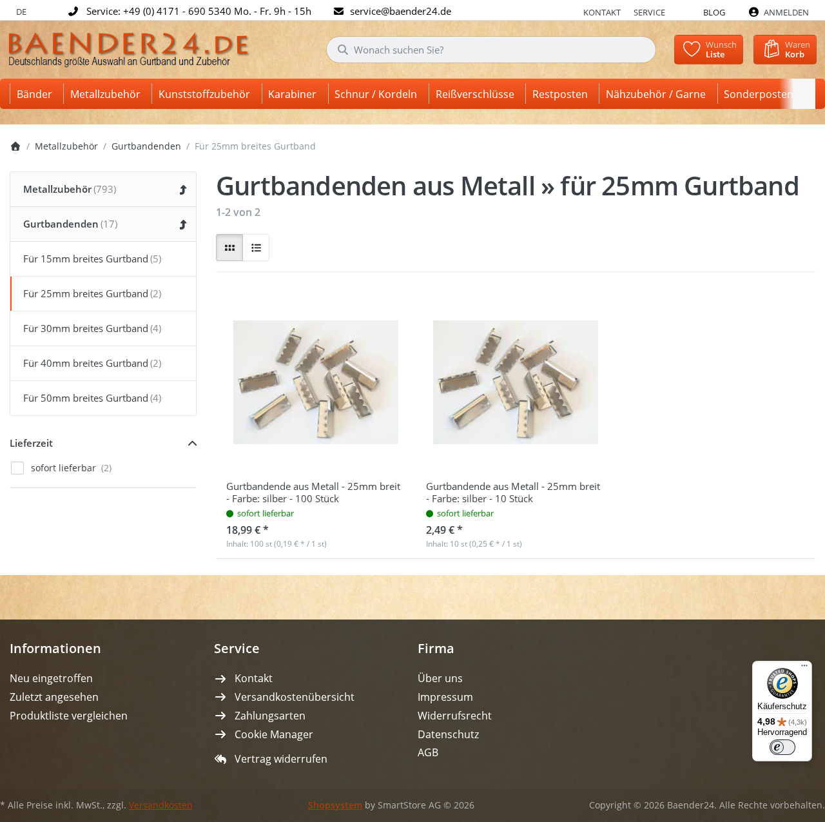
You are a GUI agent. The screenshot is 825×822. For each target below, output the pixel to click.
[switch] (782, 747)
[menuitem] (36, 93)
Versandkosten (161, 805)
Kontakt (602, 12)
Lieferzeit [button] (31, 442)
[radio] (229, 247)
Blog (714, 12)
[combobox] (491, 49)
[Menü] (804, 668)
